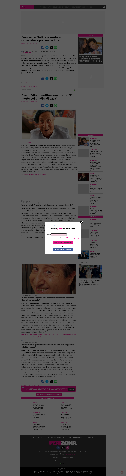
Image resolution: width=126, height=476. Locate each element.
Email (49, 234)
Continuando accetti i (63, 238)
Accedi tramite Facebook (64, 249)
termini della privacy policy (70, 238)
